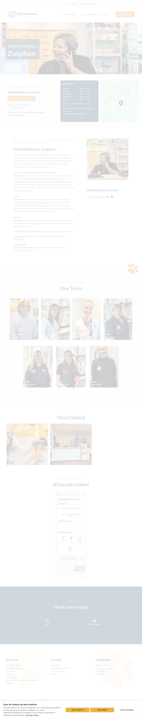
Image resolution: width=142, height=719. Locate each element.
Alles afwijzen (102, 710)
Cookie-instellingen (127, 710)
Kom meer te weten (32, 715)
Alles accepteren (78, 710)
